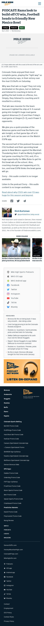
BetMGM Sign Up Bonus (12, 452)
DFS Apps (7, 469)
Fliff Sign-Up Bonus (11, 482)
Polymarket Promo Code (13, 516)
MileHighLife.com (10, 558)
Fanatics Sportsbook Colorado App (16, 456)
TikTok (13, 302)
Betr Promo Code (10, 495)
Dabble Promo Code (11, 473)
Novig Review (9, 520)
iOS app (9, 568)
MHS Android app (18, 281)
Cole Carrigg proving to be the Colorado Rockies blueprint (23, 325)
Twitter (14, 289)
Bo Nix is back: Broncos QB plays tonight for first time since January (21, 353)
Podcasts (14, 28)
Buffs (6, 407)
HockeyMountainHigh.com (13, 550)
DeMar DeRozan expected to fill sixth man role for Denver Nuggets (22, 337)
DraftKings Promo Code (12, 430)
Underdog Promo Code (12, 477)
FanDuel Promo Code (11, 439)
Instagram (15, 294)
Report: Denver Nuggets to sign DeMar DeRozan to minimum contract (22, 342)
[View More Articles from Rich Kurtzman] (7, 212)
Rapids (6, 416)
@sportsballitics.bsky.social (28, 214)
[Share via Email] (24, 201)
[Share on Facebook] (12, 201)
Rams (22, 28)
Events (6, 534)
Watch (6, 526)
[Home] (7, 3)
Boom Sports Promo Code (13, 490)
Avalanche (8, 394)
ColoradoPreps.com (11, 554)
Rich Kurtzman (16, 31)
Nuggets (7, 399)
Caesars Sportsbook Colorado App (16, 443)
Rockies (7, 403)
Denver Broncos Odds (11, 464)
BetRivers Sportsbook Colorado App (16, 460)
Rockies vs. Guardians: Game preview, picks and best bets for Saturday (22, 331)
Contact (7, 604)
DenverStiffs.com (10, 545)
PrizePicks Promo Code (12, 486)
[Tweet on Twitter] (18, 201)
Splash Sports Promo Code (13, 499)
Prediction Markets (11, 507)
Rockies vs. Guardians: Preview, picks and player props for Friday (22, 348)
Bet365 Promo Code (11, 426)
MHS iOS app (16, 276)
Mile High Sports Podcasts (22, 272)
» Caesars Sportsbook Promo (14, 447)
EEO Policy (8, 613)
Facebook (15, 285)
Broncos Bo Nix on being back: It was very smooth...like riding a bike (22, 320)
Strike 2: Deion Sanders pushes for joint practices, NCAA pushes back (16, 260)
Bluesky (14, 307)
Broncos (7, 390)
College (5, 28)
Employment (8, 608)
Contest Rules (9, 617)
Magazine (7, 538)
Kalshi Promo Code (10, 512)
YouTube (14, 298)
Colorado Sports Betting (13, 421)
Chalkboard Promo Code (12, 503)
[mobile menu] (39, 3)
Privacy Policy (9, 621)
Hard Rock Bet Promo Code (13, 434)
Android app (10, 572)
